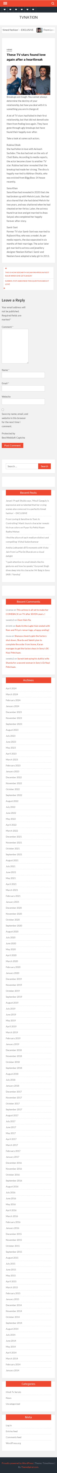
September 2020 (14, 925)
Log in (9, 1425)
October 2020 (13, 919)
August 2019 (12, 1002)
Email (5, 383)
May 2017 (11, 1133)
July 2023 (10, 735)
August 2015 (12, 1257)
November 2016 (14, 1168)
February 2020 (13, 967)
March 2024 (12, 694)
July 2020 (10, 937)
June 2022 (11, 813)
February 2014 (13, 1364)
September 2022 (14, 795)
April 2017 (11, 1139)
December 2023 (14, 712)
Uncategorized (13, 1403)
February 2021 (13, 896)
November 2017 (14, 1097)
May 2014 (11, 1346)
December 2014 (14, 1305)
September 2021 (14, 854)
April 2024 (11, 688)
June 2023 (11, 741)
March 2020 (12, 961)
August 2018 (12, 1073)
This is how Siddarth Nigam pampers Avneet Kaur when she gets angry (27, 274)
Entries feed (12, 1431)
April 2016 (11, 1210)
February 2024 (13, 700)
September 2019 (14, 996)
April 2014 (11, 1352)
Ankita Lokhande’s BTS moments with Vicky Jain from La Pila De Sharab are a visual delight (27, 551)
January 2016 (12, 1228)
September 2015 (14, 1251)
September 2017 (14, 1109)
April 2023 (11, 753)
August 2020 (12, 931)
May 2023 (11, 747)
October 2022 (13, 789)
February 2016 (13, 1222)
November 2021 (14, 842)
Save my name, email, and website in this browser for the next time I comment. (15, 420)
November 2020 (14, 913)
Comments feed (13, 1437)
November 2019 (14, 984)
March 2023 (12, 759)
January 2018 (12, 1085)
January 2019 (12, 1044)
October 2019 (13, 990)
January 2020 (12, 973)
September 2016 (14, 1180)
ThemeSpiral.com (29, 1467)
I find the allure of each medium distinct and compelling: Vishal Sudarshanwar (27, 539)
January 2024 (12, 706)
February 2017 (13, 1151)
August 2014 (12, 1328)
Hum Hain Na (24, 620)
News (9, 49)
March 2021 (12, 890)
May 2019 (11, 1020)
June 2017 (11, 1127)
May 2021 (11, 878)
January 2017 (12, 1156)
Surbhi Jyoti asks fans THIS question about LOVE (27, 282)
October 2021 (13, 848)
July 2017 (10, 1121)
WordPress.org (13, 1443)
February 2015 (13, 1293)
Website (6, 396)
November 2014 (14, 1311)
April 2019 (11, 1026)
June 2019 (11, 1014)
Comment (7, 326)
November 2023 (14, 718)
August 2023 (12, 729)
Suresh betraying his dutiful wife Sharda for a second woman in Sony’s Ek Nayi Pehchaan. (28, 662)
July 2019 (10, 1008)
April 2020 (11, 955)
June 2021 (11, 872)
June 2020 (11, 943)
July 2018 (10, 1079)
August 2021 (12, 860)
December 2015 (14, 1234)
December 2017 (14, 1091)
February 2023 (13, 765)
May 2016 (11, 1204)
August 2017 (12, 1115)
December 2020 (14, 907)
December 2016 (14, 1162)
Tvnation (28, 17)
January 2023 (12, 771)
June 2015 (11, 1269)
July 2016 (10, 1192)
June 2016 (11, 1198)
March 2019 (12, 1032)
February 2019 (13, 1038)
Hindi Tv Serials (13, 1392)
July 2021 (10, 866)
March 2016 (12, 1216)
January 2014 (12, 1370)
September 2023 (14, 724)
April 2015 (11, 1281)
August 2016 (12, 1186)
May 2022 (11, 818)
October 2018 (13, 1062)
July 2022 (10, 807)
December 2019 (14, 979)
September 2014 (14, 1323)
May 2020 (11, 949)
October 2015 (13, 1245)
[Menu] (5, 3)
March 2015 (12, 1287)
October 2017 (13, 1103)
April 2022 (11, 824)
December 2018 (14, 1050)
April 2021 (11, 884)
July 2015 (10, 1263)
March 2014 (12, 1358)
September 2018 (14, 1068)
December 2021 (14, 836)
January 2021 (12, 901)
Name (5, 369)
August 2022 (12, 801)
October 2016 (13, 1174)
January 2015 (12, 1299)
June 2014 (11, 1340)
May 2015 (11, 1275)
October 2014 (13, 1317)
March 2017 (12, 1145)
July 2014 (10, 1334)
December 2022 (14, 777)
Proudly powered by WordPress (17, 1463)
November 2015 (14, 1240)
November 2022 (14, 783)
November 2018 (14, 1056)
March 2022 (12, 830)
